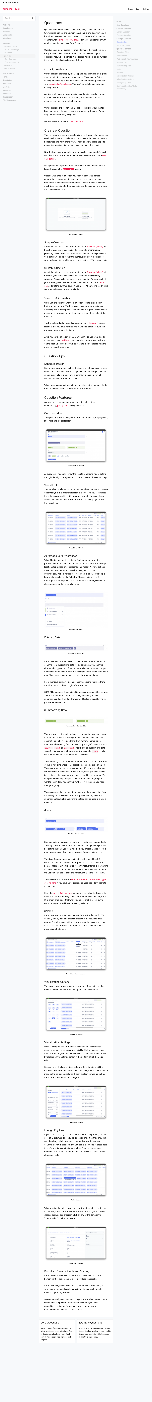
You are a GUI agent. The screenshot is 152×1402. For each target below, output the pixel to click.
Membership (8, 35)
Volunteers (7, 84)
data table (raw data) (68, 40)
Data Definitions (9, 68)
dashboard (66, 340)
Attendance (7, 38)
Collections (8, 53)
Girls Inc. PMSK (11, 9)
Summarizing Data (124, 66)
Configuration (8, 97)
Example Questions (12, 62)
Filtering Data (122, 62)
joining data (62, 405)
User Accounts (8, 73)
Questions (7, 56)
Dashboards (8, 65)
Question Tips (122, 42)
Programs (6, 32)
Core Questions (10, 59)
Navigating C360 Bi (10, 47)
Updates (146, 9)
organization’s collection (60, 84)
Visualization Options (125, 76)
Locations (6, 87)
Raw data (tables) (95, 246)
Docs (137, 9)
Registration (7, 80)
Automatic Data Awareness (127, 59)
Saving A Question (124, 39)
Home (130, 9)
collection (91, 323)
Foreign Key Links (124, 83)
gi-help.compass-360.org (11, 2)
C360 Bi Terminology (11, 50)
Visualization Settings (125, 79)
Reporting (6, 43)
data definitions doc (62, 893)
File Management (9, 100)
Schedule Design (123, 45)
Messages (7, 90)
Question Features (124, 49)
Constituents (8, 28)
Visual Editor (122, 56)
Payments (7, 94)
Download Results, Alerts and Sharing (127, 87)
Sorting (120, 72)
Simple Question (123, 32)
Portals (5, 77)
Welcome (6, 25)
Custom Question (124, 35)
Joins (119, 69)
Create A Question (124, 29)
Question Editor (123, 52)
